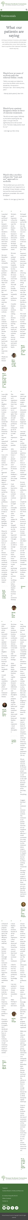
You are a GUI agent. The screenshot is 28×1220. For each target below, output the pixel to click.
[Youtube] (4, 1208)
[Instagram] (16, 1208)
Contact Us (5, 1201)
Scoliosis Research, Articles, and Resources (12, 1191)
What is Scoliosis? (6, 1198)
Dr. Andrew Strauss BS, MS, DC (10, 1195)
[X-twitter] (12, 1208)
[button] (1, 9)
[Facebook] (8, 1208)
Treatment (5, 1188)
